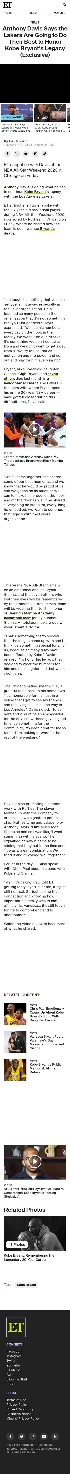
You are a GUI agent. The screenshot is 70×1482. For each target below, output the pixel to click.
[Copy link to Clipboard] (44, 154)
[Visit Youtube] (44, 1436)
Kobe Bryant (35, 192)
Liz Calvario (18, 141)
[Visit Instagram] (33, 1437)
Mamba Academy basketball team (29, 616)
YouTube (13, 1365)
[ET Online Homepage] (9, 5)
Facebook (13, 1351)
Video (33, 13)
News (35, 22)
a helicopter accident (26, 381)
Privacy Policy (17, 1404)
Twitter (11, 1361)
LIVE (9, 13)
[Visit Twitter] (21, 1437)
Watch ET (60, 13)
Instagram (14, 1356)
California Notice (18, 1414)
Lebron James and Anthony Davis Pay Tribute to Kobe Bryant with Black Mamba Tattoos (33, 461)
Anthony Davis (16, 187)
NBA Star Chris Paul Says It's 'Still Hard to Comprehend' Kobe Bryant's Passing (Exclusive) (34, 1193)
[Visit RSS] (55, 1437)
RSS (9, 1384)
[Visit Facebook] (10, 1437)
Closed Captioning (20, 1409)
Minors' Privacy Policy (23, 1418)
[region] (35, 83)
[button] (35, 429)
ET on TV (13, 1370)
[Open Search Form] (64, 5)
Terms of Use (16, 1400)
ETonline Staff (16, 1379)
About (11, 1375)
